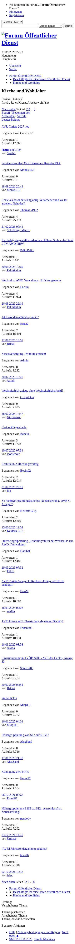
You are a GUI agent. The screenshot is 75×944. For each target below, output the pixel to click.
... (32, 109)
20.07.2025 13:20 (12, 377)
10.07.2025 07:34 (12, 450)
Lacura (24, 287)
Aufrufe (21, 116)
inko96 (24, 855)
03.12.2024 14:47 (12, 835)
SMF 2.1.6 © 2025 (20, 939)
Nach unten (9, 109)
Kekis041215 (28, 510)
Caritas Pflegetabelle (14, 427)
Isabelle (24, 433)
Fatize (10, 571)
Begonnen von (21, 112)
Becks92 (25, 470)
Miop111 (25, 704)
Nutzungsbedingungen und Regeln (39, 932)
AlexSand (26, 741)
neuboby (25, 818)
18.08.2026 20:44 (12, 186)
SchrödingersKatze (18, 230)
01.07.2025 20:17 (12, 487)
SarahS (11, 153)
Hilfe (12, 932)
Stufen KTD (9, 698)
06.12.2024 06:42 (12, 795)
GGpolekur (27, 397)
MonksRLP (27, 169)
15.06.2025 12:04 (12, 527)
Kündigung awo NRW (15, 771)
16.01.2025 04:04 (12, 721)
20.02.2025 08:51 (12, 684)
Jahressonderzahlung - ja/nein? (20, 317)
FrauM (24, 591)
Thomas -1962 (29, 210)
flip (9, 490)
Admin (24, 360)
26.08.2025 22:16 (12, 303)
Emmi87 (25, 778)
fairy (9, 875)
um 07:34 (12, 149)
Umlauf (11, 838)
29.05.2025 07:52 (12, 567)
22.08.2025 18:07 (12, 340)
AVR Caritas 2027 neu (15, 126)
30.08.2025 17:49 (12, 266)
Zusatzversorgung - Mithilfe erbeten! (24, 353)
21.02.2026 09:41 (12, 226)
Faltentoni (26, 628)
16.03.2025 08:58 (12, 644)
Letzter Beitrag (11, 119)
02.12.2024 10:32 (12, 871)
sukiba (11, 611)
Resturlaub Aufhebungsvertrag (20, 464)
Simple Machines (44, 939)
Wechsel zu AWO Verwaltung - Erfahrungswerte (31, 280)
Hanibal (25, 551)
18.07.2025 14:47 (12, 413)
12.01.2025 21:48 (12, 758)
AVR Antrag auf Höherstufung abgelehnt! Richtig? (32, 621)
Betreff (6, 112)
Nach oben (8, 882)
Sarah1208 (26, 668)
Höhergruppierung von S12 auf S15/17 (25, 735)
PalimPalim (27, 250)
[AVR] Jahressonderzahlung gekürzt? (24, 848)
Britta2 (24, 323)
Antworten (8, 116)
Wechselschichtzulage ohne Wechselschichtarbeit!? (32, 390)
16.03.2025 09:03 (12, 607)
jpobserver (13, 454)
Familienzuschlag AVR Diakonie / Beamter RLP (31, 163)
